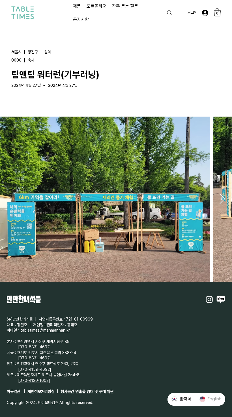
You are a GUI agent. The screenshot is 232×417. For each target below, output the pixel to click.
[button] (217, 12)
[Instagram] (209, 299)
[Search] (169, 13)
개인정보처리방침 (41, 391)
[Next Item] (222, 199)
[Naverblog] (220, 299)
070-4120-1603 (34, 380)
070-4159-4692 (35, 369)
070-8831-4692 (35, 347)
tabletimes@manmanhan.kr (45, 330)
